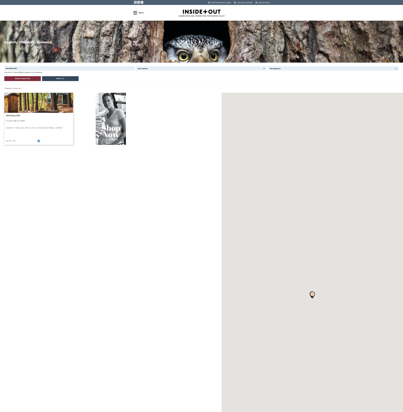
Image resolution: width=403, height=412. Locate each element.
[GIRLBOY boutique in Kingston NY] (110, 119)
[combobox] (201, 67)
